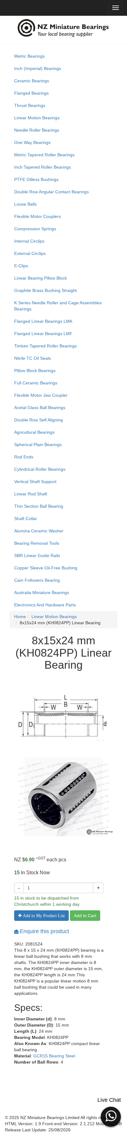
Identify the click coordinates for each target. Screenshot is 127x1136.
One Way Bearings (32, 142)
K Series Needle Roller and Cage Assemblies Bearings (58, 305)
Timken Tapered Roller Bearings (45, 345)
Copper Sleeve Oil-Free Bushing (45, 567)
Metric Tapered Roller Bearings (44, 154)
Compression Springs (35, 228)
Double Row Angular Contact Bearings (51, 191)
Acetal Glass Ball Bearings (39, 407)
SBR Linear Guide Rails (37, 555)
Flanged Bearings (31, 93)
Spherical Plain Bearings (38, 444)
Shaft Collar (25, 518)
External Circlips (30, 253)
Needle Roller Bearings (36, 130)
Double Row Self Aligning (38, 419)
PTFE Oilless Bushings (36, 179)
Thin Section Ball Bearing (38, 506)
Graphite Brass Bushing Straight (45, 290)
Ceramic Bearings (31, 80)
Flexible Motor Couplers (37, 216)
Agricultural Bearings (34, 432)
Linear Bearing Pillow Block (40, 278)
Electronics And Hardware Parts (45, 604)
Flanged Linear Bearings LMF (43, 333)
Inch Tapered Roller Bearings (42, 167)
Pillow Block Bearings (34, 370)
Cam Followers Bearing (37, 580)
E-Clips (21, 265)
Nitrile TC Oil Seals (32, 358)
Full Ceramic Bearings (35, 382)
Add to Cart (85, 915)
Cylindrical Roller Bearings (39, 469)
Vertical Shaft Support (35, 481)
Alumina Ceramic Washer (38, 530)
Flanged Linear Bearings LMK (43, 321)
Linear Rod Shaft (30, 493)
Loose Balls (25, 204)
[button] (111, 1116)
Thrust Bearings (29, 105)
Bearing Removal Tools (36, 543)
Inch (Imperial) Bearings (37, 68)
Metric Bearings (29, 56)
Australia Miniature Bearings (41, 592)
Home (20, 616)
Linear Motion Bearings (36, 117)
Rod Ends (23, 456)
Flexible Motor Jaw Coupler (41, 395)
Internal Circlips (29, 241)
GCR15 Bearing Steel (54, 1055)
